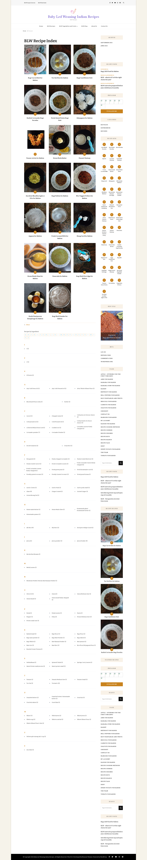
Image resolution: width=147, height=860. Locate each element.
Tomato (30, 679)
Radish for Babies (108, 424)
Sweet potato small (59, 666)
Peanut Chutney (84, 158)
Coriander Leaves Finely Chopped (84, 427)
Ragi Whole (31, 641)
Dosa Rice (68, 445)
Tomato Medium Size (59, 679)
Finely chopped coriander (61, 459)
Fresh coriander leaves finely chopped (86, 464)
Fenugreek (31, 459)
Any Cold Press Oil (33, 388)
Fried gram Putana (84, 474)
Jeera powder (57, 541)
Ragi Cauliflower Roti (84, 78)
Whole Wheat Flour (84, 719)
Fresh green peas (58, 469)
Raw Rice (55, 645)
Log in (103, 352)
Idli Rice (30, 527)
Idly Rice (55, 527)
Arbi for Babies (107, 379)
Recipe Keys (105, 436)
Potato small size (33, 620)
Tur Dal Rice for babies (60, 78)
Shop (103, 446)
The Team (104, 452)
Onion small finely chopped (60, 599)
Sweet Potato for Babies (110, 449)
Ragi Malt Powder (58, 638)
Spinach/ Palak (57, 662)
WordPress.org (107, 361)
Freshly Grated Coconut (60, 474)
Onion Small (31, 599)
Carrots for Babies (108, 404)
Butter (67, 402)
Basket (103, 389)
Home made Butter (33, 509)
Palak (29, 613)
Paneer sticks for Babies (35, 158)
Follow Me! (112, 111)
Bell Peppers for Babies (110, 395)
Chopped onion (57, 416)
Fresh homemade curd (85, 469)
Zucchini (30, 750)
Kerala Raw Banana (33, 554)
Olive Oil (30, 594)
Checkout (104, 411)
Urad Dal (81, 697)
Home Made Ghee (58, 509)
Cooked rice (56, 427)
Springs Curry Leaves (84, 662)
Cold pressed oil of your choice (84, 422)
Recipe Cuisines (107, 433)
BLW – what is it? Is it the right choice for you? (111, 78)
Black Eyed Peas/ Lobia (34, 402)
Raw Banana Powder (59, 641)
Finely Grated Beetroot (85, 459)
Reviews (104, 131)
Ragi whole (81, 638)
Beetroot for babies (109, 392)
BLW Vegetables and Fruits (67, 26)
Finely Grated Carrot (34, 464)
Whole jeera (56, 715)
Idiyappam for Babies (84, 118)
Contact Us (104, 26)
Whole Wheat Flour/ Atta (35, 723)
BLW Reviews (42, 2)
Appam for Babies (35, 236)
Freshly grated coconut (35, 474)
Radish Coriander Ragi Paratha (111, 652)
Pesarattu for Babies (59, 276)
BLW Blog (84, 26)
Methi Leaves (31, 567)
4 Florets (30, 375)
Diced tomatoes (32, 445)
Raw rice (30, 645)
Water (29, 715)
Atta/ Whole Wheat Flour (85, 388)
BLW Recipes (51, 26)
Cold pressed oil (32, 422)
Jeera (29, 541)
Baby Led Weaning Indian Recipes (73, 16)
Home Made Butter (60, 158)
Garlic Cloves (32, 487)
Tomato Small (82, 679)
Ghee (29, 491)
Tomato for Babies (108, 455)
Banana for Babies (108, 382)
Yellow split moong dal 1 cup (36, 736)
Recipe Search (106, 439)
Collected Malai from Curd (36, 427)
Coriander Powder (58, 432)
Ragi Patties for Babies (60, 196)
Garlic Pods (56, 487)
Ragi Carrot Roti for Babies (112, 545)
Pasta (80, 613)
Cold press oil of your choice (86, 416)
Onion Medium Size (84, 594)
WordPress (103, 857)
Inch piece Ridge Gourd (85, 527)
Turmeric (56, 683)
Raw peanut (81, 641)
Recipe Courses (106, 430)
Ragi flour (56, 634)
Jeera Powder (82, 541)
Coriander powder (33, 432)
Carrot (29, 416)
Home (41, 26)
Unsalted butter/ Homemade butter (61, 697)
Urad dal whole (32, 702)
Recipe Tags (105, 443)
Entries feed (106, 355)
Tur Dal (30, 683)
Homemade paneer (33, 514)
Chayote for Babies (108, 408)
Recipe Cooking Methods (110, 427)
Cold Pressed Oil (58, 422)
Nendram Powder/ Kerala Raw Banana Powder (42, 581)
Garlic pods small (83, 487)
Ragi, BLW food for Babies (110, 71)
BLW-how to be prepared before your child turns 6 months (112, 87)
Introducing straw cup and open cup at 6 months (112, 494)
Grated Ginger (82, 491)
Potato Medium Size (84, 617)
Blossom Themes (87, 857)
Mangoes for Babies (109, 417)
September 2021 (107, 42)
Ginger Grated (57, 491)
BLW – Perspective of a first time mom (110, 500)
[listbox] (112, 326)
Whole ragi (31, 719)
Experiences (104, 69)
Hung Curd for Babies (84, 236)
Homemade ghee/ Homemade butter (83, 509)
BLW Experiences (29, 2)
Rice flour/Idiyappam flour (86, 645)
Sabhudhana (31, 662)
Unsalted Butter (33, 697)
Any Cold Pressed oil (59, 388)
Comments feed (107, 358)
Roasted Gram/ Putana (34, 649)
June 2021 (104, 46)
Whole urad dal (57, 719)
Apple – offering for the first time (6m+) (111, 375)
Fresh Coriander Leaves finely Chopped (33, 469)
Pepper (30, 617)
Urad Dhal (56, 702)
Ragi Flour (81, 634)
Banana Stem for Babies (110, 385)
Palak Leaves (57, 613)
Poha (54, 617)
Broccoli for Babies (109, 401)
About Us (94, 26)
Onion (54, 594)
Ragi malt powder (33, 638)
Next (28, 325)
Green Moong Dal (33, 495)
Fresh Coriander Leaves (60, 464)
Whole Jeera (82, 715)
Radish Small (31, 634)
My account (105, 420)
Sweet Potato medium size (36, 666)
